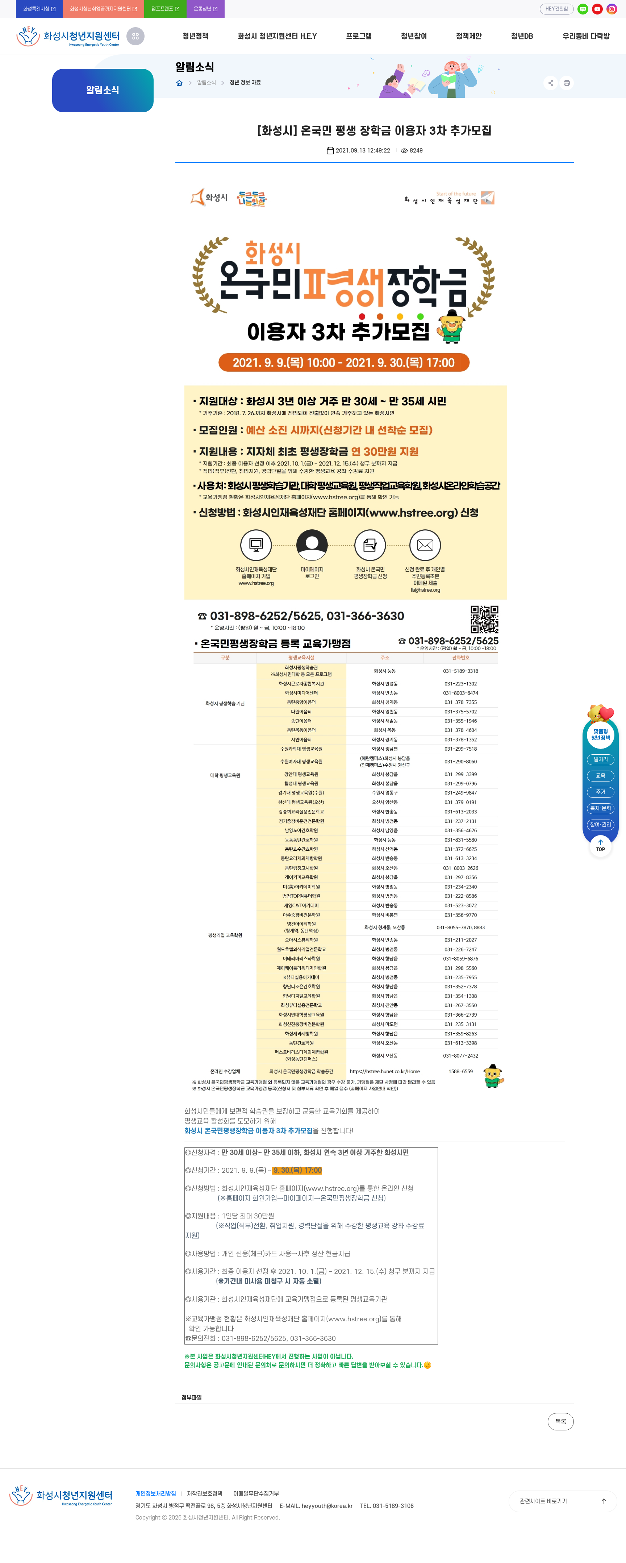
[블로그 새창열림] (582, 9)
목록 (560, 1422)
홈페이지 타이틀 (67, 36)
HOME (179, 83)
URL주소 (550, 83)
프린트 (566, 83)
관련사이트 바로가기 (543, 1501)
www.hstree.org (331, 1189)
